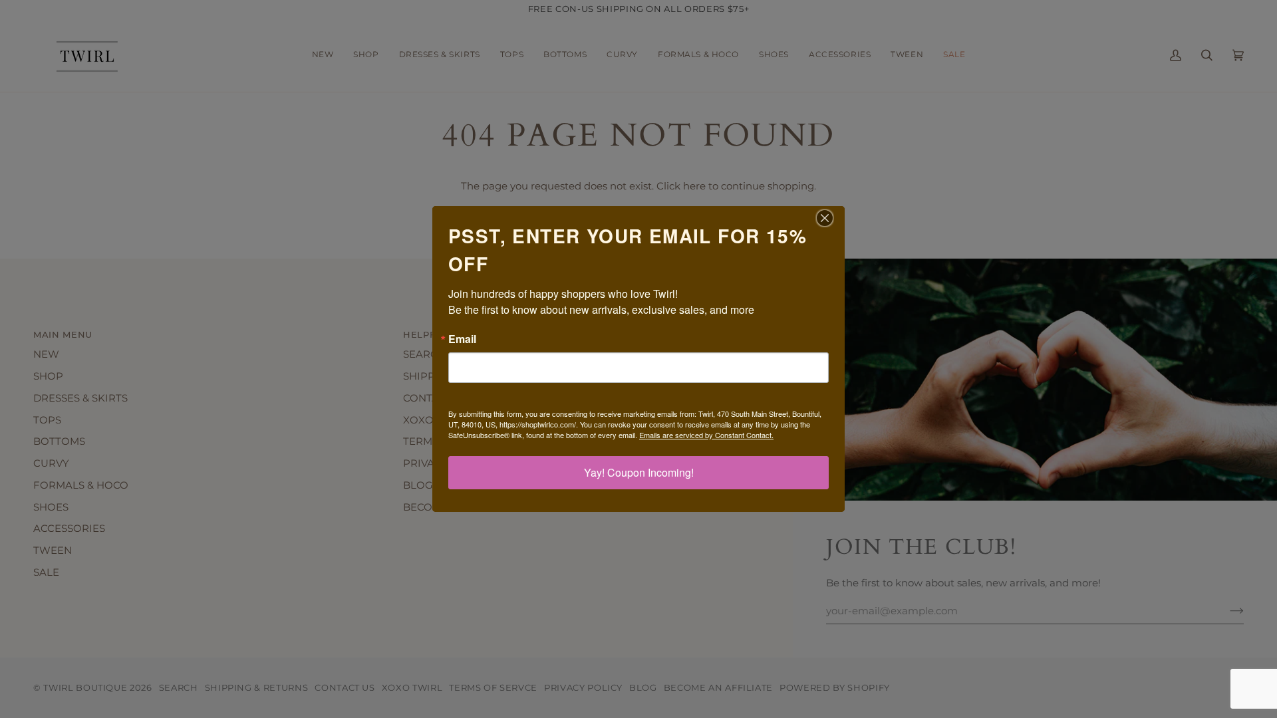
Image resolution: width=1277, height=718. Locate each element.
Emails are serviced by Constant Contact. (706, 434)
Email (462, 339)
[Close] (833, 218)
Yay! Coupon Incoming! (639, 472)
